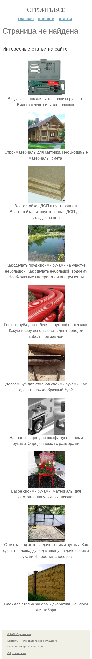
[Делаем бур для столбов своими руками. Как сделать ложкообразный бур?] (46, 378)
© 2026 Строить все (19, 634)
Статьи (65, 18)
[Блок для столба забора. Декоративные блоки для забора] (46, 598)
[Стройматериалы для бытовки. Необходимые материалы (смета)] (46, 146)
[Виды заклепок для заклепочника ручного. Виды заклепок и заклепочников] (46, 93)
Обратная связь (16, 653)
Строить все (46, 9)
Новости (46, 18)
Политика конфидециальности (25, 646)
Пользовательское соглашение (39, 640)
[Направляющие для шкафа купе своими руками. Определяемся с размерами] (46, 431)
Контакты (12, 640)
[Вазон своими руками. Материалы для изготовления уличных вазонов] (46, 485)
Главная (26, 18)
